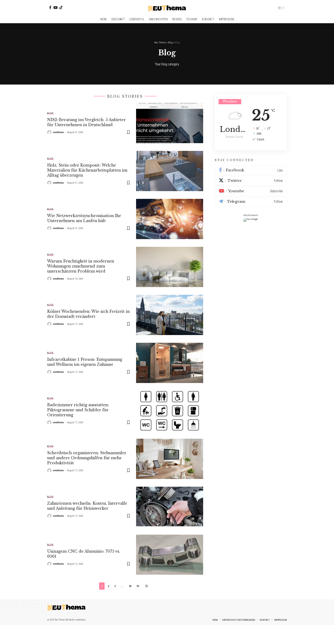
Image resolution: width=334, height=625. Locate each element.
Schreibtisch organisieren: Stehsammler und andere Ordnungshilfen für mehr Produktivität (86, 458)
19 (137, 586)
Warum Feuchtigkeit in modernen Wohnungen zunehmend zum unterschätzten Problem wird (80, 266)
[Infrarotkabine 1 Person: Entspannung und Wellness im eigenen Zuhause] (169, 363)
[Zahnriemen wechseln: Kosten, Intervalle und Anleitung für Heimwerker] (169, 507)
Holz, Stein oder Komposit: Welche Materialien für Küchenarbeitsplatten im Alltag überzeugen (87, 170)
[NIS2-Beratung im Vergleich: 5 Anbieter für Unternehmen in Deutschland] (169, 123)
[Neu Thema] (167, 8)
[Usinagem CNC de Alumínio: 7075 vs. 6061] (169, 555)
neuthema (58, 132)
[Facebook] (50, 7)
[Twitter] (251, 181)
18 (130, 586)
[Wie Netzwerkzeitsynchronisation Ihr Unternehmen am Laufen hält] (169, 219)
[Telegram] (251, 201)
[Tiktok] (61, 7)
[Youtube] (251, 191)
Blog (50, 113)
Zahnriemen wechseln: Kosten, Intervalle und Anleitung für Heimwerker (87, 506)
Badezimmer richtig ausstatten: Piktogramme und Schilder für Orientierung (78, 410)
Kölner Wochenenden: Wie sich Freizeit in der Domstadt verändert (88, 314)
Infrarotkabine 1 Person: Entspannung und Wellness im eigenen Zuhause (84, 362)
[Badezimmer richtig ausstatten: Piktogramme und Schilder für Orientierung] (169, 411)
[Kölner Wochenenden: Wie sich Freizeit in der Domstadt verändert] (169, 315)
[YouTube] (55, 7)
